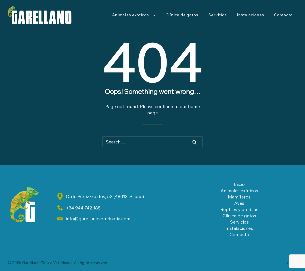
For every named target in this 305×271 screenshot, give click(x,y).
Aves (239, 203)
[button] (194, 142)
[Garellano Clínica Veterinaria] (39, 15)
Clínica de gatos (182, 14)
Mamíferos (239, 197)
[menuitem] (134, 15)
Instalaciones (250, 14)
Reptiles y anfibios (239, 209)
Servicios (217, 14)
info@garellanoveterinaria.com (98, 218)
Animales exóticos (130, 14)
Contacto (283, 14)
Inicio (239, 184)
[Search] (152, 142)
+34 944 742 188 (83, 208)
